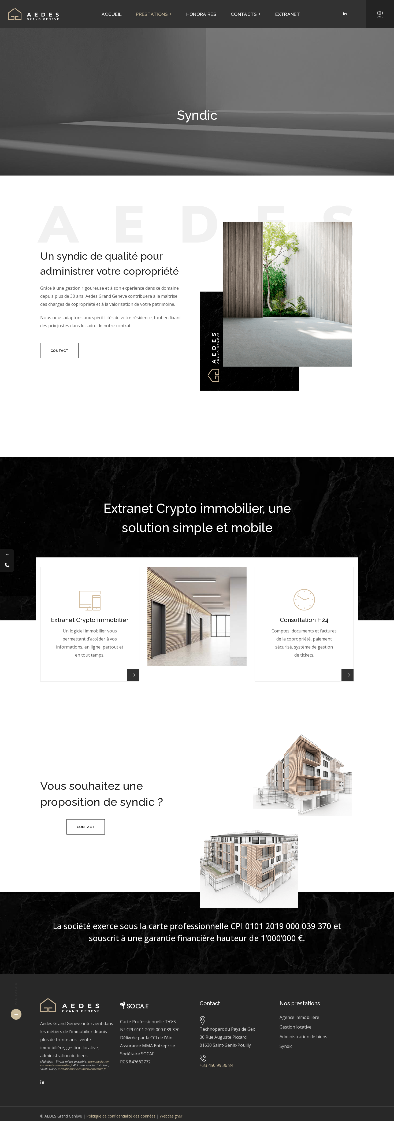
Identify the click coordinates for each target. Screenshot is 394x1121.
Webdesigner (171, 1116)
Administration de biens (303, 1037)
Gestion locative (295, 1027)
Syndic (286, 1046)
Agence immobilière (299, 1017)
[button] (59, 350)
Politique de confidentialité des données (120, 1116)
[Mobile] (7, 565)
